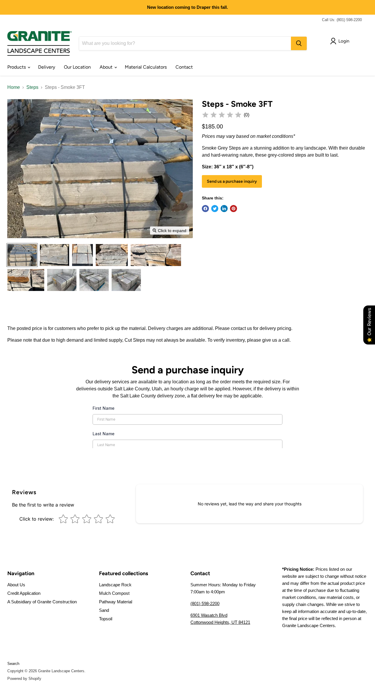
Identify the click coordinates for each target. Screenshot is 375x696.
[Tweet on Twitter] (214, 208)
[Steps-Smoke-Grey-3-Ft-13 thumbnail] (26, 280)
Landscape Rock (115, 584)
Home (13, 87)
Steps (32, 87)
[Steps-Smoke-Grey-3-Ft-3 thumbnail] (54, 255)
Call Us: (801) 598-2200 (342, 20)
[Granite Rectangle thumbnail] (62, 280)
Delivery (46, 67)
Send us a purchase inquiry (232, 181)
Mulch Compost (114, 593)
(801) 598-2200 (204, 603)
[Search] (299, 43)
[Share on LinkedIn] (224, 208)
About (107, 67)
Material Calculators (146, 67)
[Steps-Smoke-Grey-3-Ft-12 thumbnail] (156, 255)
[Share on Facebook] (205, 208)
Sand (104, 610)
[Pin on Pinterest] (233, 208)
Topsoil (105, 618)
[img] (222, 114)
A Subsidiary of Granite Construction (42, 601)
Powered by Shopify (24, 678)
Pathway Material (115, 601)
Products (17, 67)
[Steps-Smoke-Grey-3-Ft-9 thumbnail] (111, 255)
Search (13, 663)
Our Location (77, 67)
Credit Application (23, 593)
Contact (184, 67)
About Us (16, 584)
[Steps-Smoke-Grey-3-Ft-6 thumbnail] (82, 255)
